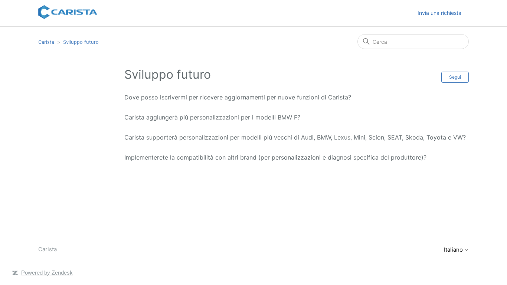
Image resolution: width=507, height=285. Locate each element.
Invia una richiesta (439, 13)
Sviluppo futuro (81, 42)
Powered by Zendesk (47, 272)
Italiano (454, 249)
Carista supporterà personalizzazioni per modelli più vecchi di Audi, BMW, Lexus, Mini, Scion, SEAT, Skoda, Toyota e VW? (295, 137)
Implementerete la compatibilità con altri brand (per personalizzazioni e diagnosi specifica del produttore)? (275, 157)
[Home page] (67, 16)
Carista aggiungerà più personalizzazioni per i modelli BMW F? (212, 117)
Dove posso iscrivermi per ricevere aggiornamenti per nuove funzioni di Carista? (237, 97)
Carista (46, 42)
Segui (455, 77)
